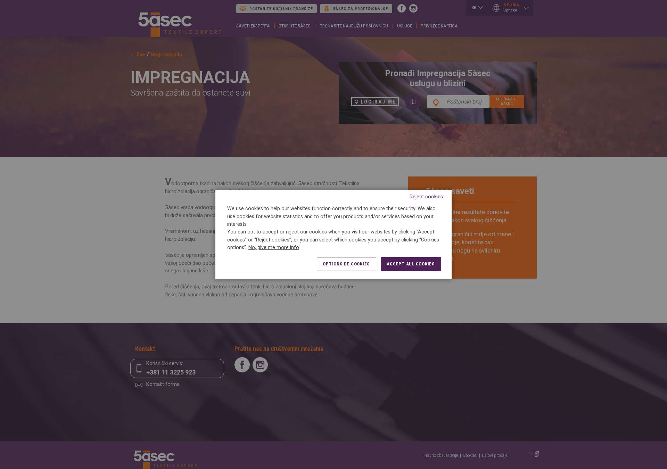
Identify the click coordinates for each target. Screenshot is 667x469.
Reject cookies (426, 197)
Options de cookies (346, 263)
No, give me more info (273, 247)
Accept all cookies (411, 263)
